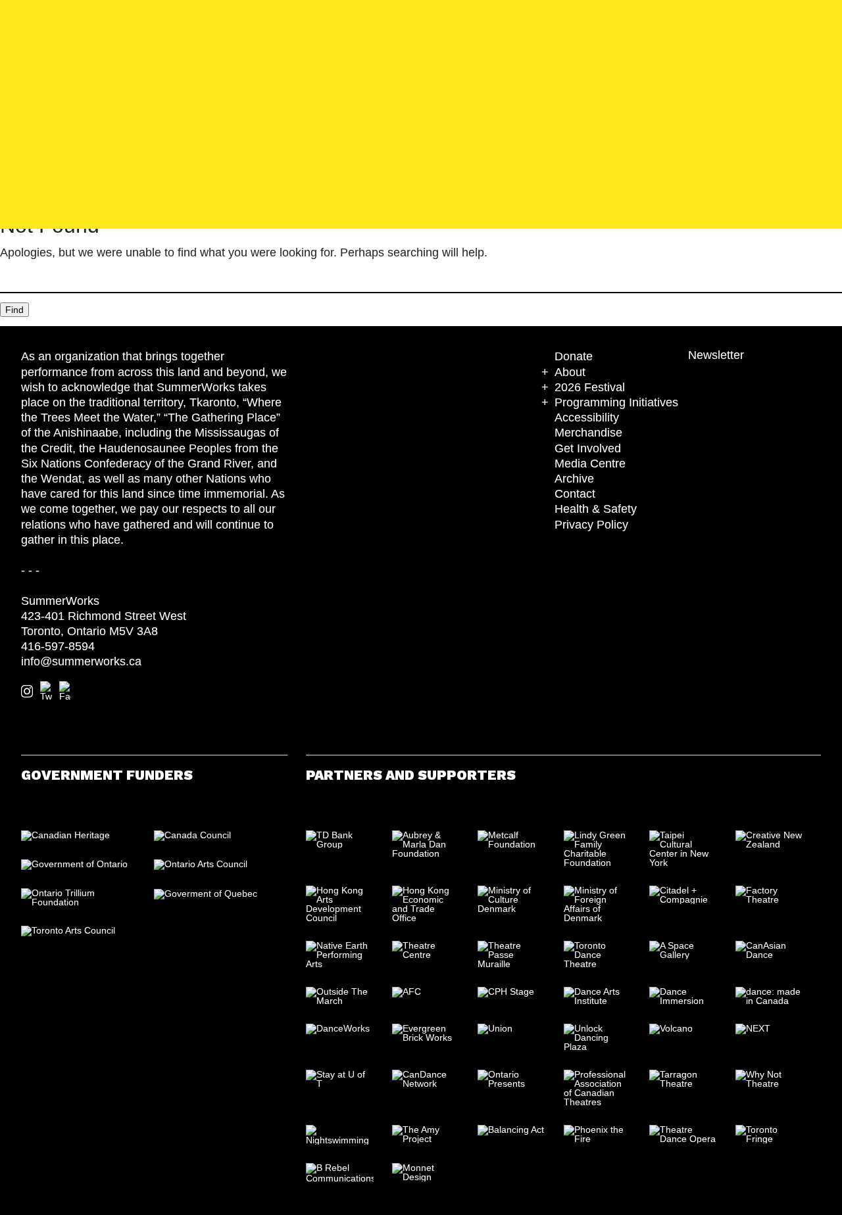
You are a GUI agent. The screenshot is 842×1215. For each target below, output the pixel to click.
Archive (574, 478)
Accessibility (587, 417)
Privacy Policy (591, 524)
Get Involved (588, 448)
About (570, 372)
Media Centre (590, 463)
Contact (575, 493)
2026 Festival (590, 387)
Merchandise (588, 432)
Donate (574, 356)
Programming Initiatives (616, 402)
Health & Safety (596, 508)
